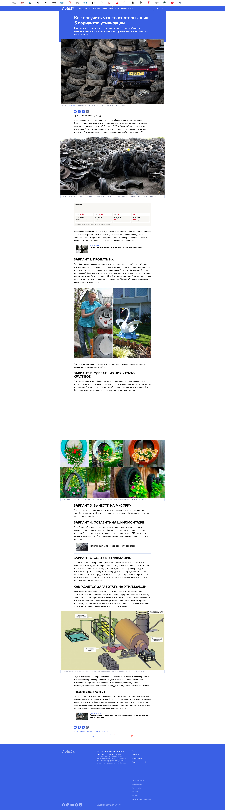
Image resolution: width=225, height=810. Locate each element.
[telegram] (75, 111)
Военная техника (107, 8)
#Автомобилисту (93, 731)
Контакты (135, 795)
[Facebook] (63, 804)
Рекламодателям (137, 784)
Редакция (135, 792)
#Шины (82, 731)
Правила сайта (136, 788)
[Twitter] (67, 804)
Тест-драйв (96, 8)
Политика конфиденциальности (141, 799)
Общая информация (138, 780)
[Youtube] (72, 804)
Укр (157, 8)
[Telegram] (76, 804)
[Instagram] (80, 804)
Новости (87, 8)
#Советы (105, 731)
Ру (162, 8)
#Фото (76, 731)
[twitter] (83, 111)
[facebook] (79, 111)
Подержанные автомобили (124, 8)
